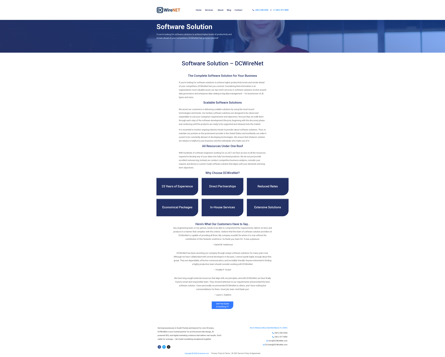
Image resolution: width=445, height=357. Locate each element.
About (220, 10)
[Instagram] (168, 347)
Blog (229, 10)
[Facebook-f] (159, 347)
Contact (238, 10)
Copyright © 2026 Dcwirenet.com (197, 353)
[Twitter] (164, 347)
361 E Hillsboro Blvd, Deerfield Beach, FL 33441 (268, 328)
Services (209, 10)
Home (198, 10)
